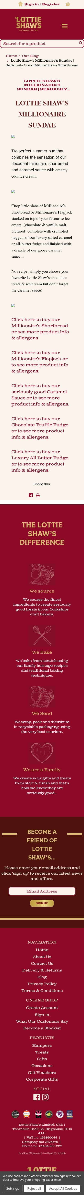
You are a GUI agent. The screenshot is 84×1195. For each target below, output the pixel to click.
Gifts (42, 1059)
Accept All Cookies (63, 1188)
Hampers (42, 1045)
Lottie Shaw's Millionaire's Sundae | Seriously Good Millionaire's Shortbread (42, 89)
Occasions (42, 1065)
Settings (12, 1188)
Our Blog (30, 56)
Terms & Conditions (42, 990)
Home (11, 56)
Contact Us (42, 963)
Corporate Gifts (42, 1079)
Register (51, 4)
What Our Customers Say (42, 1021)
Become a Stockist (42, 1028)
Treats (42, 1052)
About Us (42, 957)
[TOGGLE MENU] (63, 25)
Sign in (31, 4)
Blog (42, 977)
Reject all (34, 1188)
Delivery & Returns (42, 970)
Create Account (42, 1008)
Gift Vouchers (42, 1072)
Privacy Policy (42, 984)
